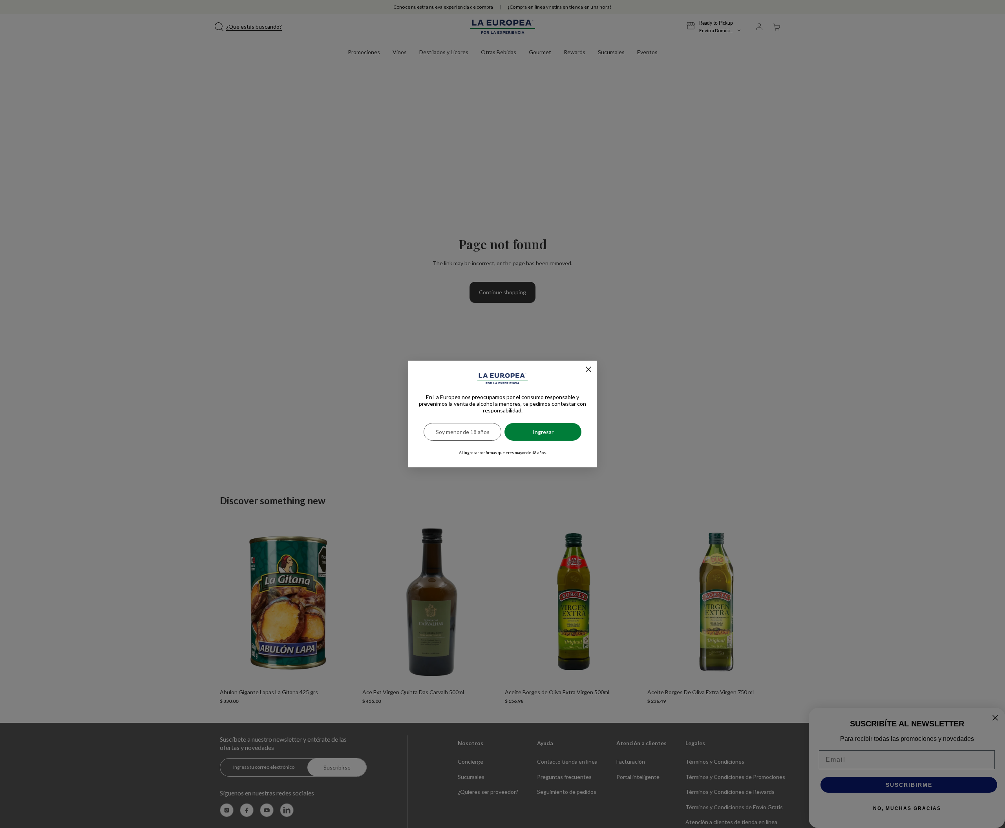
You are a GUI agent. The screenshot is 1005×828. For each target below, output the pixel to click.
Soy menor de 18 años (463, 432)
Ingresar (543, 432)
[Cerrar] (588, 369)
